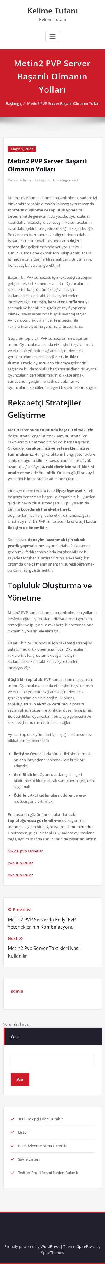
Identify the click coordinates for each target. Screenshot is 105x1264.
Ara (15, 1036)
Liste (22, 1132)
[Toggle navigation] (53, 36)
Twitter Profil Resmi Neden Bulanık (48, 1172)
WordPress (50, 1246)
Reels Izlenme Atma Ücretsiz (42, 1145)
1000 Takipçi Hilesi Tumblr (40, 1118)
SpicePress (86, 1246)
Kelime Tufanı (52, 10)
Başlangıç (14, 103)
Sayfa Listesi (28, 1159)
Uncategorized (65, 180)
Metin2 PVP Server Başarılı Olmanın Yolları (63, 103)
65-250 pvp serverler (25, 851)
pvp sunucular (20, 863)
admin (25, 180)
